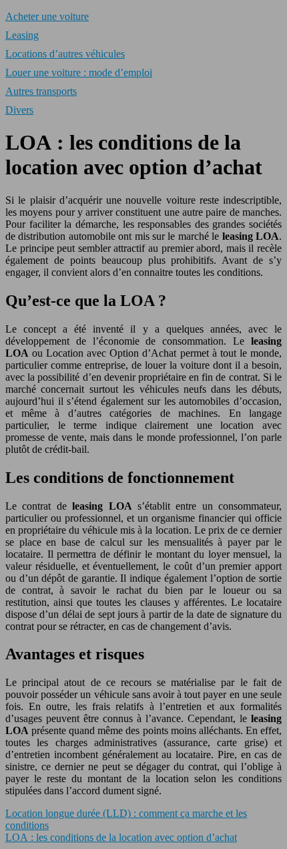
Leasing (22, 35)
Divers (19, 110)
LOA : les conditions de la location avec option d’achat (121, 837)
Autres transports (41, 91)
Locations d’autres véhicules (65, 53)
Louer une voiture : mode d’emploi (78, 72)
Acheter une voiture (47, 16)
